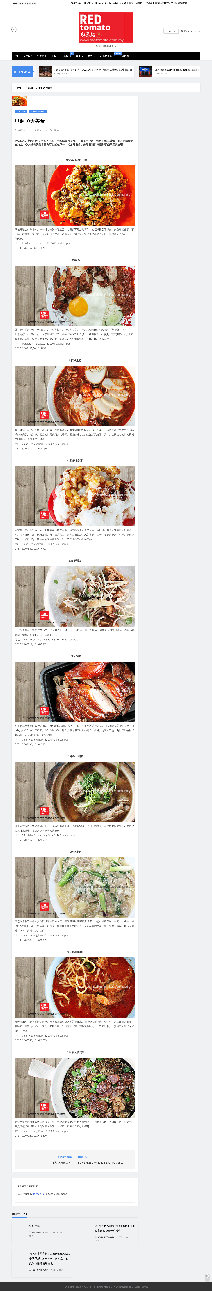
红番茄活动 (108, 55)
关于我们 (28, 56)
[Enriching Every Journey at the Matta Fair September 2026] (110, 71)
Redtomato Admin (67, 1232)
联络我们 (124, 56)
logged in (38, 1194)
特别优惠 (66, 1226)
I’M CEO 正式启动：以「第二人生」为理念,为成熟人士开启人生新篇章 (58, 69)
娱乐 (68, 55)
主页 (16, 56)
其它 (90, 56)
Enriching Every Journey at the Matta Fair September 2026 (151, 69)
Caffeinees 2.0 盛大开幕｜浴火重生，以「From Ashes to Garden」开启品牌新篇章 (146, 3)
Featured (21, 111)
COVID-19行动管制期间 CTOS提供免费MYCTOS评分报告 (134, 1235)
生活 (53, 56)
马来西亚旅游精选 (38, 111)
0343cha (21, 130)
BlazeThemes (141, 1286)
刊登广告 (42, 56)
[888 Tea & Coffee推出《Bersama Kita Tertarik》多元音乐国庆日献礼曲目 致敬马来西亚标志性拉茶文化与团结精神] (197, 71)
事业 (78, 56)
